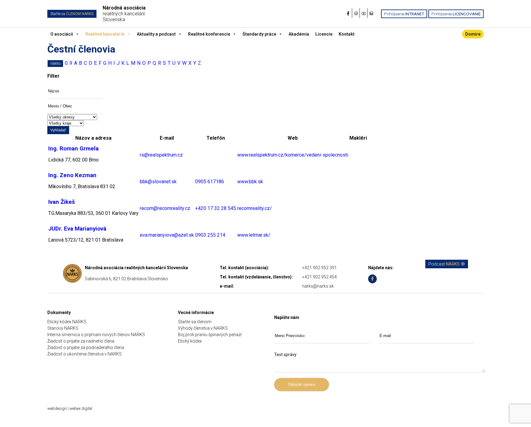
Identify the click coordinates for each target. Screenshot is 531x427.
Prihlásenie (404, 13)
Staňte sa (71, 14)
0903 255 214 (210, 235)
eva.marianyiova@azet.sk (167, 235)
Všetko (55, 63)
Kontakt (347, 34)
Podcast (444, 264)
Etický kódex (190, 341)
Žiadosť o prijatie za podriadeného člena (85, 347)
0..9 (68, 63)
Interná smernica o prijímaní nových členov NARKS (96, 334)
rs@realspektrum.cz (161, 155)
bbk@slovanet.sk (158, 181)
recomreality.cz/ (254, 208)
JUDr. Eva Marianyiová (77, 228)
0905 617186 (209, 181)
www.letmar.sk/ (253, 235)
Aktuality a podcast (156, 34)
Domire (473, 34)
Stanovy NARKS (62, 328)
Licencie (323, 34)
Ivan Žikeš (61, 202)
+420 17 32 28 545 (215, 208)
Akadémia (299, 34)
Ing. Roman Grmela (73, 148)
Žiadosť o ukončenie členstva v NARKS (84, 353)
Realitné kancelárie (104, 34)
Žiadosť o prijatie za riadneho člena (80, 341)
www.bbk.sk (250, 181)
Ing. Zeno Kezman (72, 175)
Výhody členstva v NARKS (203, 328)
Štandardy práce (259, 34)
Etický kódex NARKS (66, 321)
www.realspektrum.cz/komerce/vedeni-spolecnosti (292, 155)
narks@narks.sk (318, 286)
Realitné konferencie (209, 34)
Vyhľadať (58, 130)
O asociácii (61, 34)
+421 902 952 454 (319, 276)
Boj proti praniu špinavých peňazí (210, 334)
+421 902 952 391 (319, 267)
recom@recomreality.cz (165, 208)
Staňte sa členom (194, 321)
